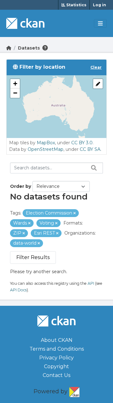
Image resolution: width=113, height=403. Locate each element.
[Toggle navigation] (100, 23)
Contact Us (56, 375)
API (91, 283)
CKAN (74, 390)
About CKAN (57, 340)
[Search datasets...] (92, 167)
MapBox (46, 143)
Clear (96, 67)
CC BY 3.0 (82, 143)
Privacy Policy (56, 358)
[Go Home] (8, 48)
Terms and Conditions (57, 349)
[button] (15, 83)
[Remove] (74, 213)
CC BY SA (90, 149)
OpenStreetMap (45, 149)
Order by (20, 186)
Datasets (29, 48)
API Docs (18, 290)
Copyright (56, 366)
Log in (99, 5)
